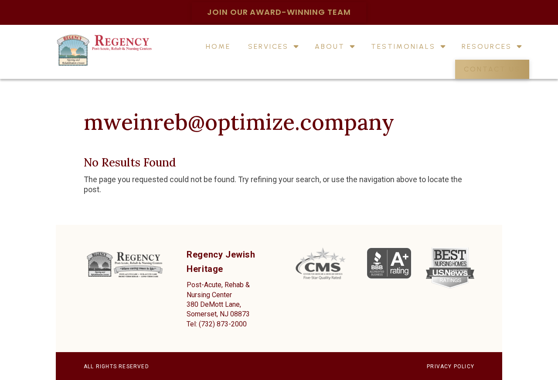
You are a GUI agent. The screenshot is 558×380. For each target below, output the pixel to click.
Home (218, 47)
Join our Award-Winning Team (278, 12)
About (330, 47)
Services (268, 47)
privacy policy (450, 366)
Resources (487, 47)
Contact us (492, 69)
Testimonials (403, 47)
